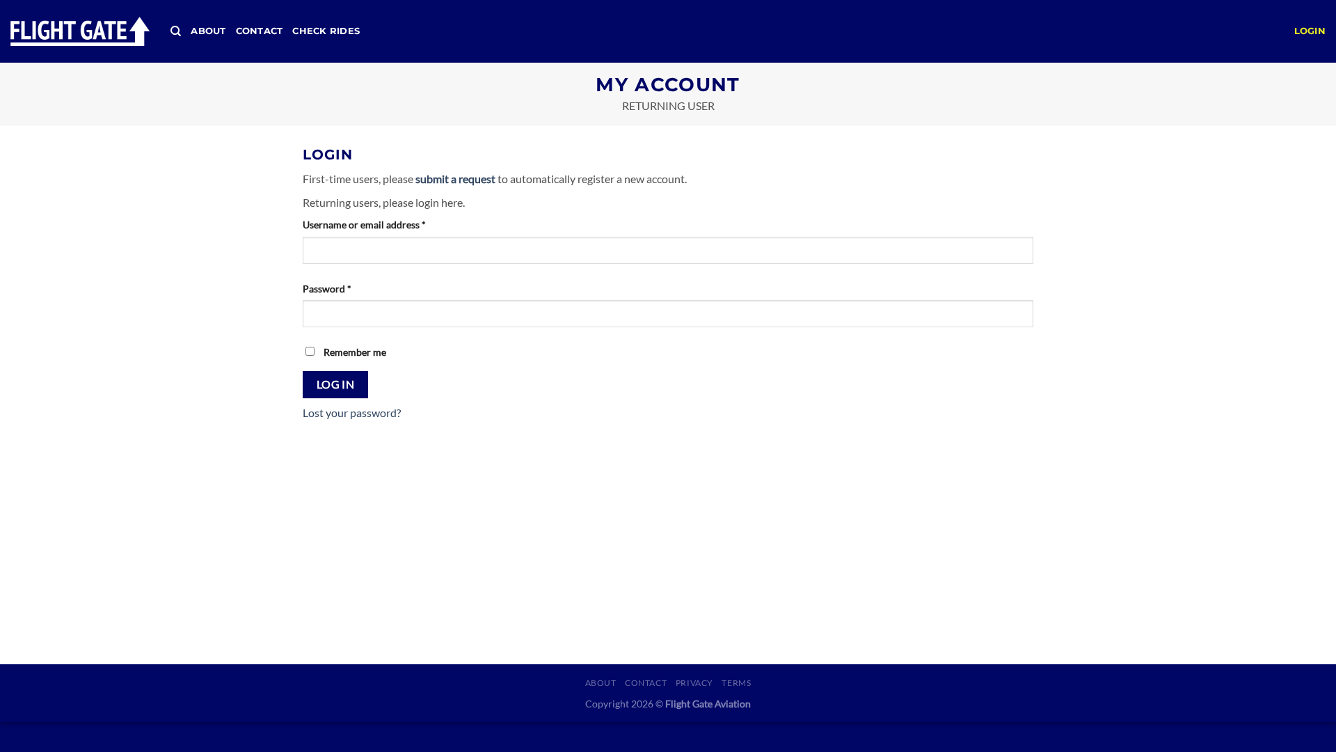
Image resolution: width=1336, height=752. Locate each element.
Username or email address (364, 224)
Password (327, 289)
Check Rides (326, 31)
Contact (259, 31)
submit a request (455, 178)
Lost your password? (352, 412)
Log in (336, 384)
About (208, 31)
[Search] (175, 31)
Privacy (694, 682)
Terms (736, 682)
